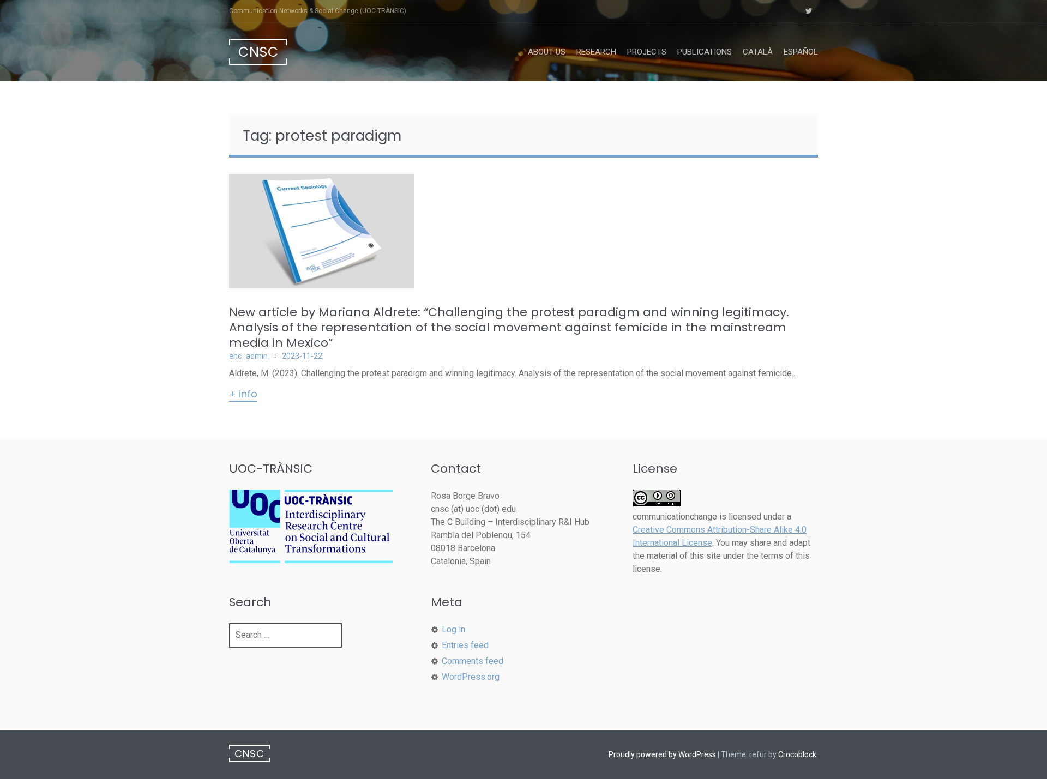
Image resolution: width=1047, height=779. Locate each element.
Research (596, 52)
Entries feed (465, 645)
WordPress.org (471, 677)
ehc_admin (248, 356)
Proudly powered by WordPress (662, 754)
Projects (646, 52)
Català (758, 52)
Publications (704, 52)
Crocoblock (797, 754)
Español (801, 52)
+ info (243, 395)
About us (546, 52)
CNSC (258, 52)
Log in (453, 629)
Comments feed (472, 661)
